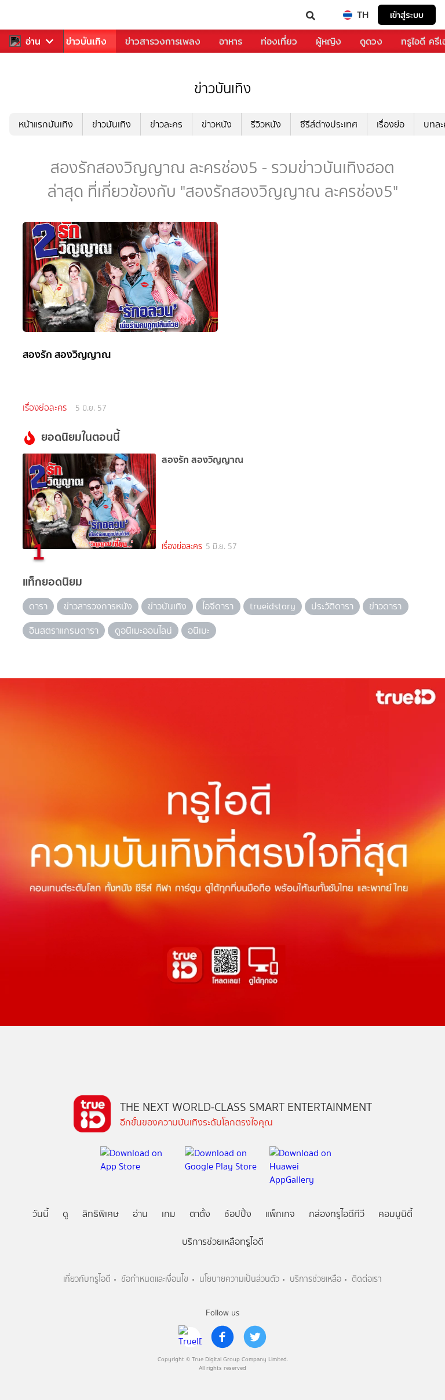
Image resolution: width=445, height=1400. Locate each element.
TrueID (32, 15)
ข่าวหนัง (217, 124)
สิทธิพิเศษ (100, 1213)
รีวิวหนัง (266, 124)
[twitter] (255, 1336)
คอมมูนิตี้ (395, 1213)
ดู (65, 1213)
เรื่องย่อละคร (45, 407)
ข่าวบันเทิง (86, 41)
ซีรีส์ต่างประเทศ (329, 124)
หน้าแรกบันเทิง (46, 124)
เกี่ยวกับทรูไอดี (87, 1279)
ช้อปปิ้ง (237, 1213)
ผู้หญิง (328, 41)
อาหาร (230, 41)
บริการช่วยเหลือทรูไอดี (223, 1241)
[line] (190, 1336)
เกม (169, 1213)
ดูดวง (371, 41)
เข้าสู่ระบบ (407, 14)
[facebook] (222, 1336)
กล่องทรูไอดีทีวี (336, 1213)
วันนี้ (40, 1213)
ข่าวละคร (166, 124)
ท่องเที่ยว (279, 41)
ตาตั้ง (199, 1213)
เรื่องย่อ (390, 124)
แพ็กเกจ (280, 1213)
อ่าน (33, 41)
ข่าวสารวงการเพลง (162, 41)
